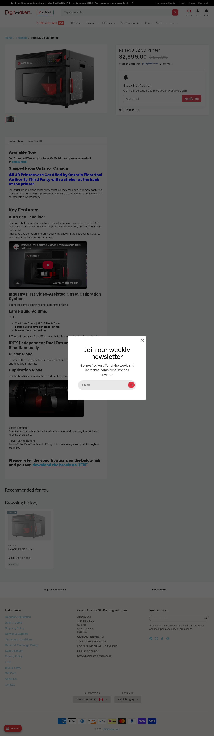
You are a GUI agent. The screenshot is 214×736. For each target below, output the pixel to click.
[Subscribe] (131, 385)
